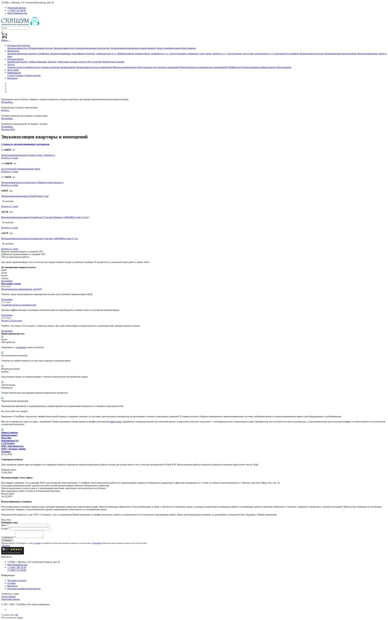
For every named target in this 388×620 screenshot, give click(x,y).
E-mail (5, 528)
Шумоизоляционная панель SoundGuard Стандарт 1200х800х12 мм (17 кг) (39, 238)
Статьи (11, 75)
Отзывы (19, 75)
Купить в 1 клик (9, 158)
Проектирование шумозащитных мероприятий (203, 67)
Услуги (11, 64)
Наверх (5, 545)
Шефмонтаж (234, 67)
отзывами (21, 347)
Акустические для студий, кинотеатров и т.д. (250, 53)
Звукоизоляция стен (17, 48)
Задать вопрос (8, 596)
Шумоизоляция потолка (40, 48)
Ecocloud (97, 61)
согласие (37, 543)
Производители (15, 59)
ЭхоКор (32, 61)
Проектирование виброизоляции (259, 67)
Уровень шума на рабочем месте (24, 67)
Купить (5, 110)
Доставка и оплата (16, 580)
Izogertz (24, 61)
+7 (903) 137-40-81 (16, 10)
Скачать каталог (32, 75)
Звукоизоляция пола (64, 48)
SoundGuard (13, 61)
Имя (4, 525)
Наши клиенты (9, 432)
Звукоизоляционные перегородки (92, 48)
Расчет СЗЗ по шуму (11, 320)
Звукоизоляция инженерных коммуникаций (133, 48)
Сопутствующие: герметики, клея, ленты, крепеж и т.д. (197, 53)
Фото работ (13, 70)
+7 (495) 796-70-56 (16, 567)
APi (16, 615)
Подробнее (7, 102)
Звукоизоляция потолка (312, 53)
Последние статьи (11, 283)
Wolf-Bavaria (108, 61)
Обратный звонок (10, 599)
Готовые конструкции (18, 45)
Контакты (12, 78)
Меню (4, 40)
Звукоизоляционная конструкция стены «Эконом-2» (28, 155)
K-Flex (88, 61)
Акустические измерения (165, 67)
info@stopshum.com (17, 13)
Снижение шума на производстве (18, 305)
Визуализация (284, 67)
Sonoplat (120, 61)
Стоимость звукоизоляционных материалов (25, 144)
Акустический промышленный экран (20, 168)
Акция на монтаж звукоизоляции (58, 67)
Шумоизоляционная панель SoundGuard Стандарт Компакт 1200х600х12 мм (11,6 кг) (45, 217)
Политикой (97, 543)
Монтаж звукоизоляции (124, 67)
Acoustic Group (77, 61)
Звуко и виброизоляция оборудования (176, 48)
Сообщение (8, 537)
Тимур (20, 617)
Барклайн (42, 61)
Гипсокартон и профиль (286, 53)
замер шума (115, 421)
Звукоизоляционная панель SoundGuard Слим (24, 196)
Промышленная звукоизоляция (340, 53)
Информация (14, 72)
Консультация (144, 67)
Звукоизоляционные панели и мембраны (28, 53)
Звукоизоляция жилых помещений (94, 67)
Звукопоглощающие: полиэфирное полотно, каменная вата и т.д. (83, 53)
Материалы (13, 51)
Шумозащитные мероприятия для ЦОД (21, 289)
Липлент (52, 61)
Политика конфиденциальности (23, 588)
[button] (5, 129)
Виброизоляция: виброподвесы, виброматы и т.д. (143, 53)
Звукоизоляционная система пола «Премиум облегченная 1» (32, 182)
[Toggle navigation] (9, 41)
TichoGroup (63, 61)
